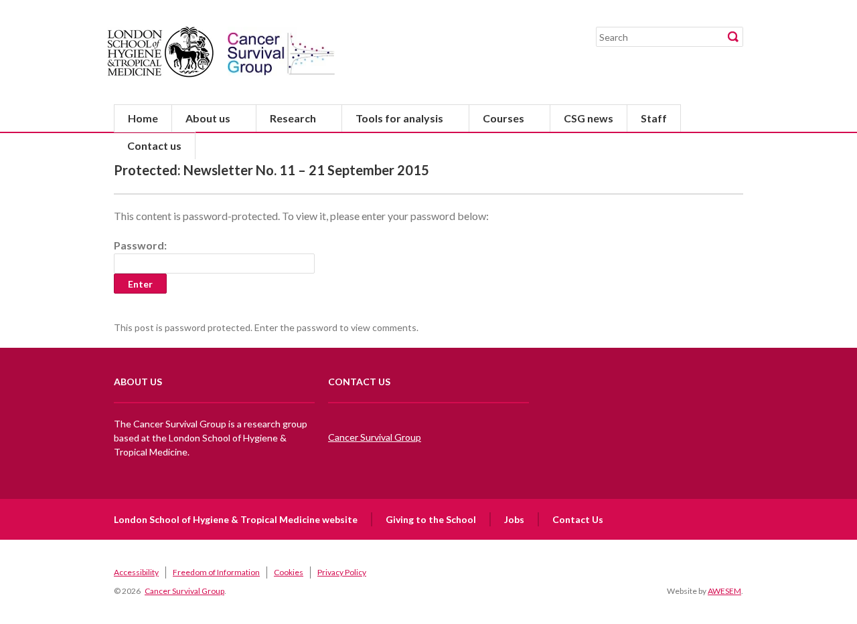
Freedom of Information (216, 572)
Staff (654, 118)
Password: (140, 245)
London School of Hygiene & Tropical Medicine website (236, 519)
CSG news (588, 118)
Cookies (288, 572)
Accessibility (136, 572)
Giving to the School (431, 519)
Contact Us (577, 519)
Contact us (154, 145)
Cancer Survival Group (374, 437)
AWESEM (724, 591)
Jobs (514, 519)
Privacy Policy (341, 572)
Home (143, 118)
